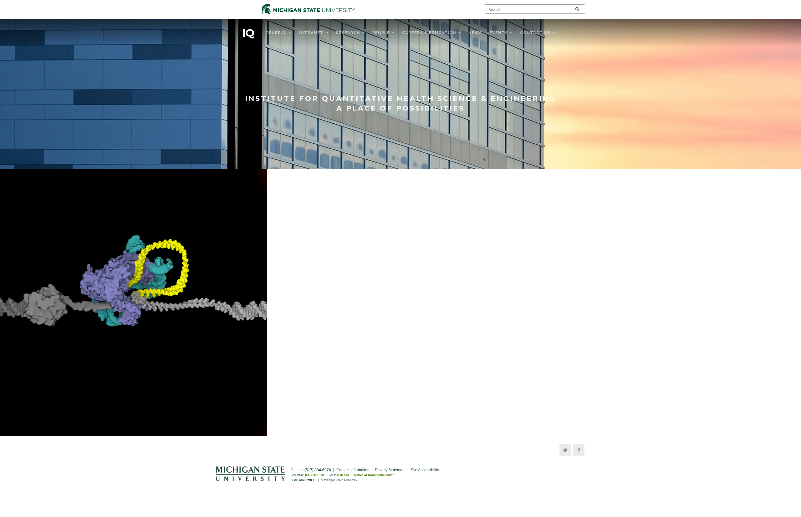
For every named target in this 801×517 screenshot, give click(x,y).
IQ (248, 32)
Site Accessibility (425, 470)
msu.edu (343, 475)
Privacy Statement (390, 470)
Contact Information (353, 470)
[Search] (577, 9)
